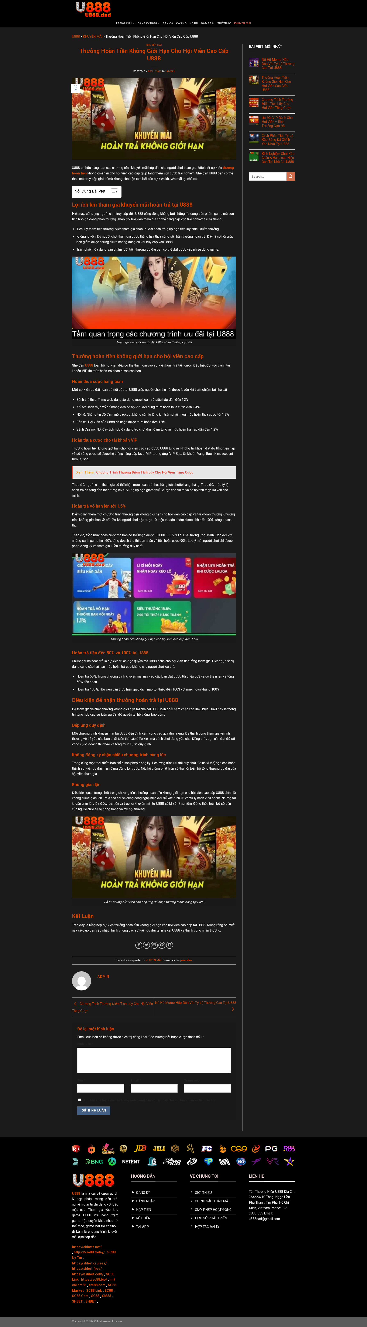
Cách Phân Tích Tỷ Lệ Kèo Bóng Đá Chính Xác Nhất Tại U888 (277, 140)
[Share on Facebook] (138, 945)
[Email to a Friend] (154, 945)
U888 (76, 36)
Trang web (192, 1080)
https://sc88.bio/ (94, 1279)
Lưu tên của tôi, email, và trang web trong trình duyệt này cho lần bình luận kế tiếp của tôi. (150, 1100)
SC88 (108, 1290)
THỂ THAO (224, 23)
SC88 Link (94, 1290)
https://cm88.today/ (89, 1252)
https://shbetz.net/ (87, 1247)
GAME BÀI (208, 23)
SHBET (77, 1301)
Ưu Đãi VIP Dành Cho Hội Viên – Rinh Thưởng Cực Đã (277, 122)
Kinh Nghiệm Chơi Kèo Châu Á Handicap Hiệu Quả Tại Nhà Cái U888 (278, 158)
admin (170, 71)
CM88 (106, 1296)
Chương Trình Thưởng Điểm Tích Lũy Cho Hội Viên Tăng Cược (277, 104)
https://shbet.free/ (87, 1269)
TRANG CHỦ (123, 23)
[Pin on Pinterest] (161, 945)
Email (136, 1080)
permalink (186, 960)
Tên (81, 1080)
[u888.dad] (93, 9)
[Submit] (291, 176)
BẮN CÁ (168, 23)
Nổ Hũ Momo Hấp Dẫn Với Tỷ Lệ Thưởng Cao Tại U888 (278, 64)
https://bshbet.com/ (87, 1274)
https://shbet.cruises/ (89, 1263)
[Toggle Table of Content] (112, 191)
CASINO (181, 23)
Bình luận (85, 1044)
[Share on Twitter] (146, 945)
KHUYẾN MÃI (242, 23)
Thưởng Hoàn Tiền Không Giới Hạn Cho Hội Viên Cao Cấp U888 (276, 84)
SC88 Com (80, 1296)
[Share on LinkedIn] (169, 945)
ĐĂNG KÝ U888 (147, 23)
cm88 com (97, 1285)
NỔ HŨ (194, 23)
